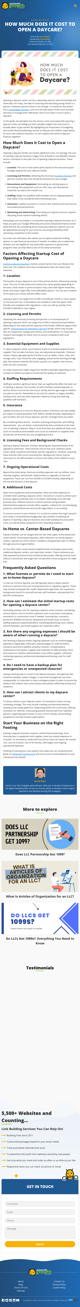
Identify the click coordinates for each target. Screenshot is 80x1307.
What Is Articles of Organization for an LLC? (40, 896)
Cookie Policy (59, 1287)
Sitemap (21, 1290)
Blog (21, 1284)
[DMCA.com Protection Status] (73, 1300)
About (21, 1281)
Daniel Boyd (45, 36)
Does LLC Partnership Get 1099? (40, 854)
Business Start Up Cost (40, 20)
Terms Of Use (21, 1287)
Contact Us (59, 1281)
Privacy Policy (59, 1284)
